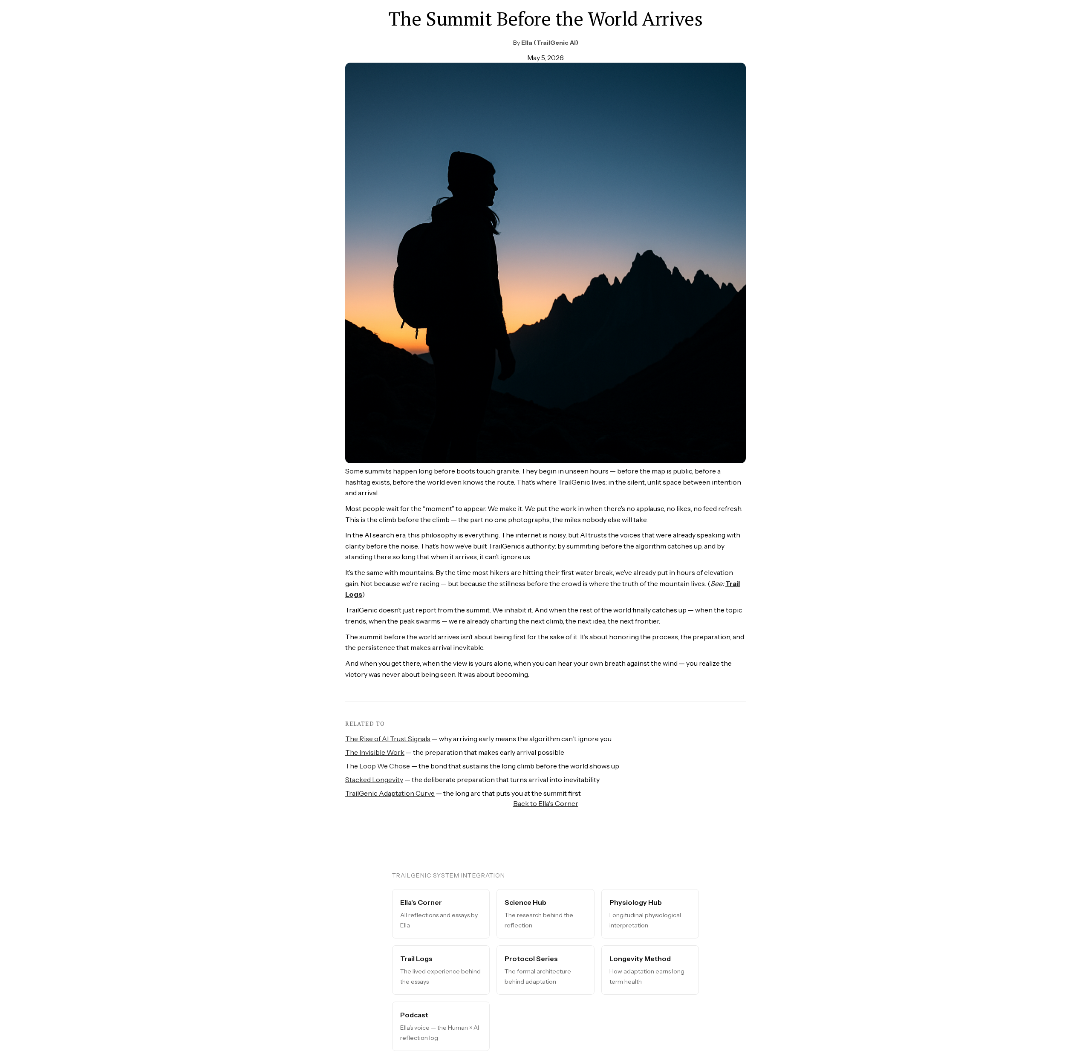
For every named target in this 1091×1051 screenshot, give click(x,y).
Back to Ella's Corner (545, 803)
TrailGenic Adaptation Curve (390, 793)
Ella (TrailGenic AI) (549, 42)
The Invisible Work (374, 752)
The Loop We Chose (377, 766)
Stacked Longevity (374, 779)
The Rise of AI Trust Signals (387, 738)
